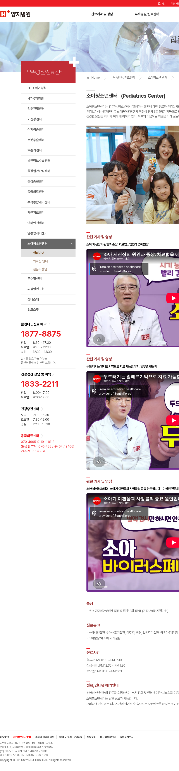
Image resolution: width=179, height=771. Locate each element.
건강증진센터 (36, 181)
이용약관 (4, 737)
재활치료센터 (36, 212)
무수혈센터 (35, 279)
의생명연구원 (36, 289)
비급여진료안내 (107, 737)
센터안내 (38, 253)
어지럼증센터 (36, 129)
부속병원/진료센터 (147, 14)
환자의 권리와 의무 (44, 737)
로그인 (161, 3)
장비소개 (33, 299)
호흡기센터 (35, 150)
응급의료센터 (36, 192)
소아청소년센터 (37, 244)
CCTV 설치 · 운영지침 (70, 737)
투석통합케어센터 (39, 202)
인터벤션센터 (36, 223)
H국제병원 (36, 98)
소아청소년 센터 (157, 77)
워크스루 (33, 310)
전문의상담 (40, 269)
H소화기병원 (37, 87)
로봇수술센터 (36, 140)
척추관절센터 (36, 109)
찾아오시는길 (126, 737)
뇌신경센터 (35, 119)
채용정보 (91, 737)
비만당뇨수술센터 (39, 161)
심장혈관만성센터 (39, 171)
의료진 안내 (40, 261)
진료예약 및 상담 (102, 14)
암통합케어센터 (37, 233)
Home (95, 77)
